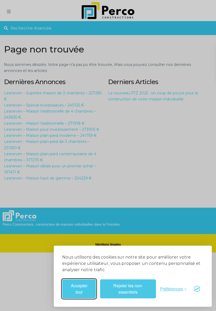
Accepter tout (79, 289)
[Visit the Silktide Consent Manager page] (197, 289)
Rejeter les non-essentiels (128, 289)
